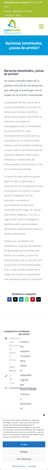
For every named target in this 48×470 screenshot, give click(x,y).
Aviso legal (32, 466)
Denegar (24, 452)
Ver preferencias (24, 459)
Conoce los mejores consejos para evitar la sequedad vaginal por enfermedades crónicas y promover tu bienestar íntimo (24, 379)
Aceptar (24, 444)
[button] (44, 415)
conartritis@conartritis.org (12, 388)
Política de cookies (18, 466)
